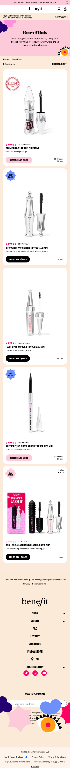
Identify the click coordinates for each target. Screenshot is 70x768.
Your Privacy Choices (13, 757)
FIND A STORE (35, 651)
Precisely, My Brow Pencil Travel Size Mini (29, 446)
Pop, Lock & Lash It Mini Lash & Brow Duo (28, 545)
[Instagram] (35, 673)
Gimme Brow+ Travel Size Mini (22, 148)
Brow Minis (17, 59)
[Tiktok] (26, 673)
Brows (6, 59)
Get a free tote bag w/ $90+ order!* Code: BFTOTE (35, 2)
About (35, 620)
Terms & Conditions (57, 757)
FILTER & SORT (59, 63)
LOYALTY (35, 636)
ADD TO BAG (18, 259)
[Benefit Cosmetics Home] (35, 9)
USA (37, 659)
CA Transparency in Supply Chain (49, 762)
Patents (35, 767)
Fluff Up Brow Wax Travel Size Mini (25, 346)
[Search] (60, 9)
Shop (35, 613)
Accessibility (35, 666)
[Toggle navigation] (5, 9)
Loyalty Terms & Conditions (17, 762)
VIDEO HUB (35, 643)
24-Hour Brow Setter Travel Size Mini (27, 247)
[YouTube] (44, 673)
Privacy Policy (38, 757)
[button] (65, 9)
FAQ (35, 628)
